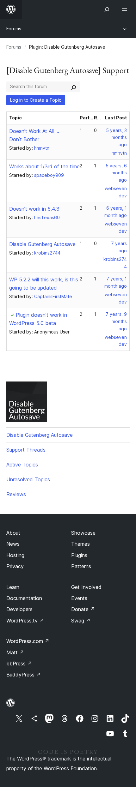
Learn (12, 587)
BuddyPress (23, 674)
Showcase (83, 533)
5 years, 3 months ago (116, 137)
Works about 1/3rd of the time (44, 166)
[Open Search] (107, 9)
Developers (19, 609)
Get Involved (86, 587)
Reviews (16, 494)
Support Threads (26, 450)
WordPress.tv (25, 620)
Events (79, 598)
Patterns (81, 566)
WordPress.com (27, 641)
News (13, 544)
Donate (83, 609)
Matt (15, 652)
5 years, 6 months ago (116, 173)
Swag (80, 620)
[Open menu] (126, 9)
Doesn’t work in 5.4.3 (34, 209)
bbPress (19, 663)
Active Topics (22, 464)
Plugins (79, 555)
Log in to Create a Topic (35, 100)
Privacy (15, 566)
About (13, 533)
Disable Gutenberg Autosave (42, 244)
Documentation (24, 598)
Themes (80, 544)
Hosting (15, 555)
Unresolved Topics (28, 479)
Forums (13, 28)
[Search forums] (74, 86)
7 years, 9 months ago (116, 321)
